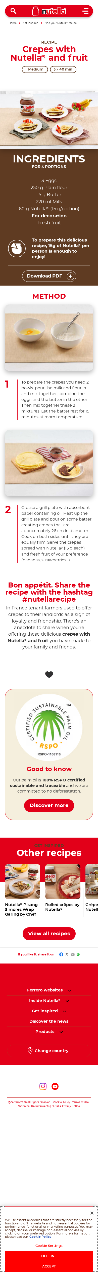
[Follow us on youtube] (55, 1086)
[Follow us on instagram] (42, 1086)
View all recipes (49, 933)
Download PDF (44, 276)
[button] (69, 990)
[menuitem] (45, 1001)
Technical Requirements (34, 1106)
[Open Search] (14, 11)
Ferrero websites (45, 990)
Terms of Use (80, 1102)
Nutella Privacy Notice (66, 1106)
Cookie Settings (49, 1246)
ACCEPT (49, 1266)
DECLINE (49, 1256)
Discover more (49, 805)
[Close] (91, 1213)
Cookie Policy (61, 1102)
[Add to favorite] (49, 674)
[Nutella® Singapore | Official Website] (49, 11)
